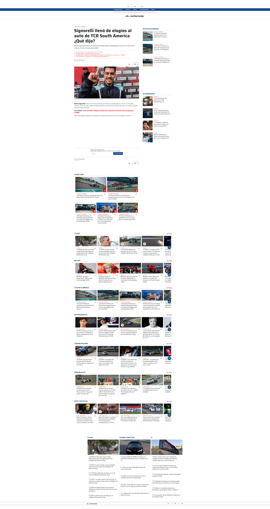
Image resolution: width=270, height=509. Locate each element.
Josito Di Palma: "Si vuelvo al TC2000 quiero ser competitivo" (92, 56)
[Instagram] (138, 6)
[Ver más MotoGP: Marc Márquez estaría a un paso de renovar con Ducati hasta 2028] (152, 268)
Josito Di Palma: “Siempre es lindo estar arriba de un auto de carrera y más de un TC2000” (100, 55)
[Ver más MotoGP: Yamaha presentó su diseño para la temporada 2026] (86, 268)
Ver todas (169, 233)
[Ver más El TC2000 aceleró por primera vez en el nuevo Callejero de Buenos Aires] (130, 241)
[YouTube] (135, 6)
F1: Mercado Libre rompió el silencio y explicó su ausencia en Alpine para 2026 (138, 12)
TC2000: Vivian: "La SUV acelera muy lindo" (88, 53)
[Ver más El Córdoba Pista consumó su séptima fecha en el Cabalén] (152, 380)
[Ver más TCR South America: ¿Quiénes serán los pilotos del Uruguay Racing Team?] (148, 36)
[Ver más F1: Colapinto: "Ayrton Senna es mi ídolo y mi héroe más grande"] (148, 125)
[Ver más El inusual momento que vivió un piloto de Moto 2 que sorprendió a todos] (130, 322)
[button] (118, 9)
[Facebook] (128, 6)
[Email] (142, 6)
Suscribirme (118, 153)
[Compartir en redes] (104, 194)
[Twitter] (131, 6)
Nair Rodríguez (80, 60)
